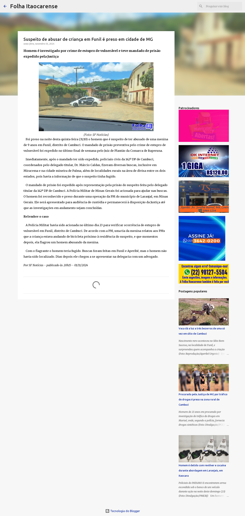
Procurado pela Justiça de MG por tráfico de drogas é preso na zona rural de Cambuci (203, 399)
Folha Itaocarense (34, 6)
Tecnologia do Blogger (125, 511)
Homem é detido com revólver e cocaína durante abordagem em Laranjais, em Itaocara (202, 470)
